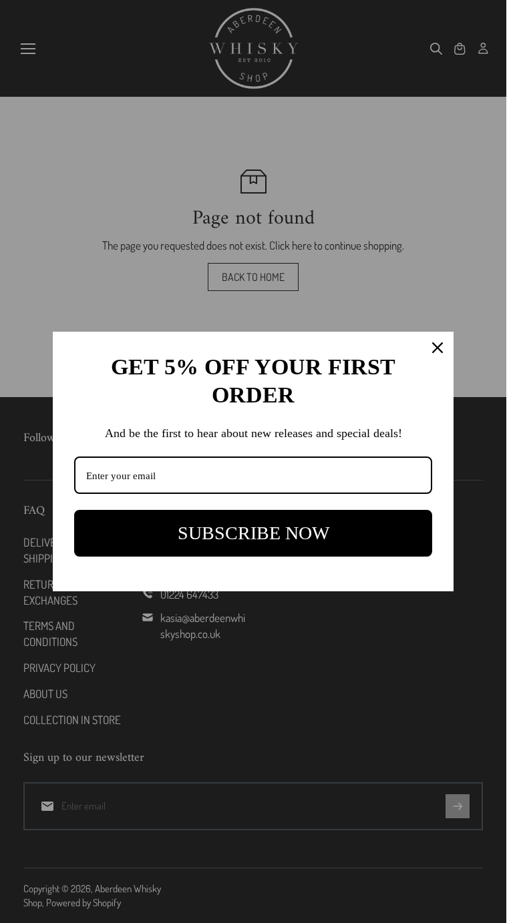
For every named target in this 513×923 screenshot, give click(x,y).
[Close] (437, 348)
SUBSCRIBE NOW (253, 533)
